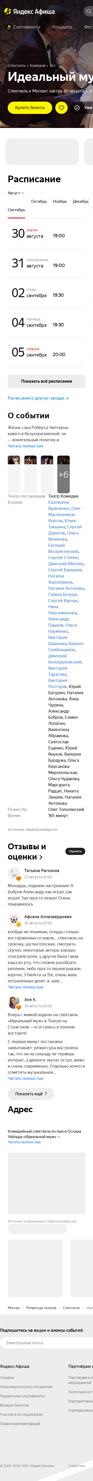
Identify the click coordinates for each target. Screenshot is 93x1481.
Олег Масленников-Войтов (64, 514)
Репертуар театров (41, 1308)
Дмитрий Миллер (66, 563)
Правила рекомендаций (20, 1424)
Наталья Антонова (66, 588)
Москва (14, 1308)
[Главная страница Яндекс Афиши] (7, 11)
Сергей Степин (63, 557)
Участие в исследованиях (21, 1414)
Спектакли (71, 1308)
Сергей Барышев (65, 569)
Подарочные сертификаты (22, 1396)
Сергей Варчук (63, 600)
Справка (7, 1378)
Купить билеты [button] (30, 107)
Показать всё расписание (46, 381)
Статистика (76, 1466)
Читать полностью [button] (25, 446)
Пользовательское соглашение (26, 1387)
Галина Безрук (62, 594)
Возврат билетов (14, 1405)
